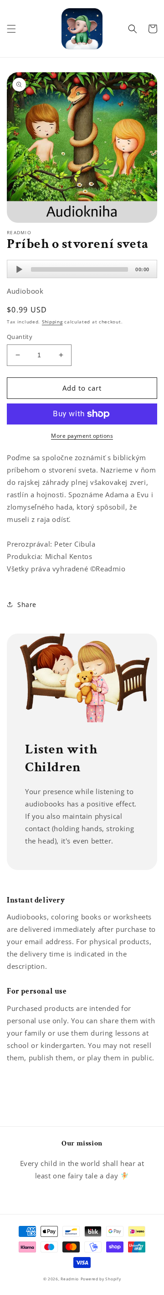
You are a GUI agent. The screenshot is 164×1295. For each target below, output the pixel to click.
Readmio (70, 1278)
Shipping (52, 321)
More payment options (82, 436)
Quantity (19, 337)
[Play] (19, 269)
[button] (11, 29)
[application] (82, 269)
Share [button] (26, 604)
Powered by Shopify (101, 1278)
